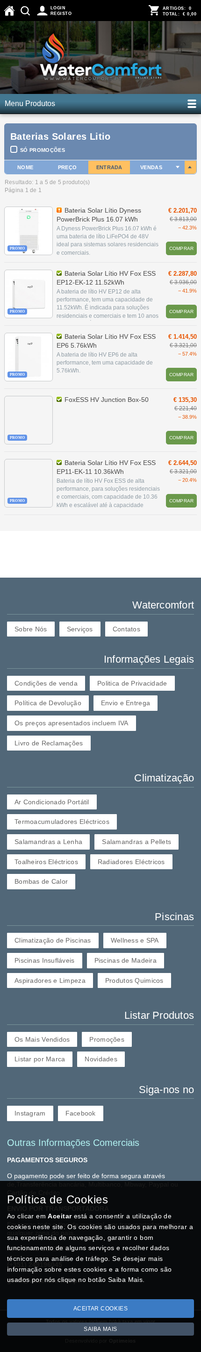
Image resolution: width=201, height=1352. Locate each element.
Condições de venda (46, 683)
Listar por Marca (39, 1059)
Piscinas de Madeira (125, 960)
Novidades (101, 1059)
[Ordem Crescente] (178, 167)
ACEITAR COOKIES (100, 1308)
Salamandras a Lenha (48, 841)
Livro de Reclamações (48, 743)
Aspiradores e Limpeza (50, 980)
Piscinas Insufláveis (44, 960)
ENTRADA (109, 167)
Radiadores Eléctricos (131, 862)
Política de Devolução (47, 703)
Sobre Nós (30, 629)
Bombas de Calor (41, 881)
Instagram (30, 1113)
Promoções (106, 1039)
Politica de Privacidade (132, 683)
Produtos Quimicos (134, 980)
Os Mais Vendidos (42, 1039)
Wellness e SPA (135, 940)
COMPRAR (181, 248)
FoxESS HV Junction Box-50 (107, 399)
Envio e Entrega (125, 703)
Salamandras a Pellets (136, 841)
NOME (25, 167)
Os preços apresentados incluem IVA (71, 723)
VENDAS (151, 167)
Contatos (126, 629)
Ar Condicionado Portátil (51, 802)
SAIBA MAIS (100, 1329)
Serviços (80, 629)
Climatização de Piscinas (52, 940)
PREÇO (67, 167)
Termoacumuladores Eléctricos (61, 821)
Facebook (80, 1113)
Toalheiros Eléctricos (46, 862)
